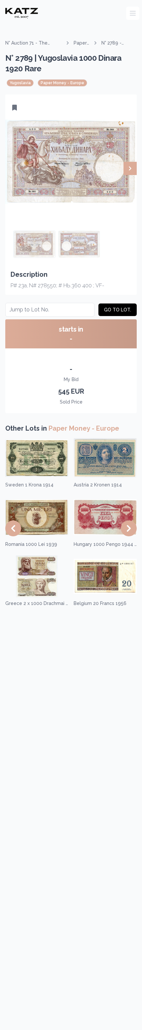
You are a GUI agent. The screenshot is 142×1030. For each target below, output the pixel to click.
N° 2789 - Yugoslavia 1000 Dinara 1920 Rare (114, 43)
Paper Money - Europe (81, 43)
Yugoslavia (20, 83)
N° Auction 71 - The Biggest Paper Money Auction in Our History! (29, 43)
